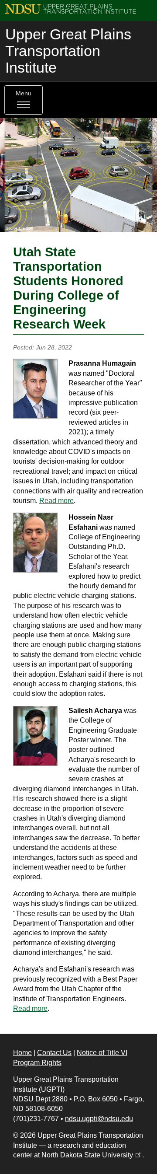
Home (22, 1052)
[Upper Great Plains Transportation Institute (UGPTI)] (70, 8)
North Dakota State (91, 1155)
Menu (23, 93)
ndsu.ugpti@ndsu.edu (99, 1118)
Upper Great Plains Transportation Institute (68, 51)
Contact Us (54, 1052)
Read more (56, 500)
